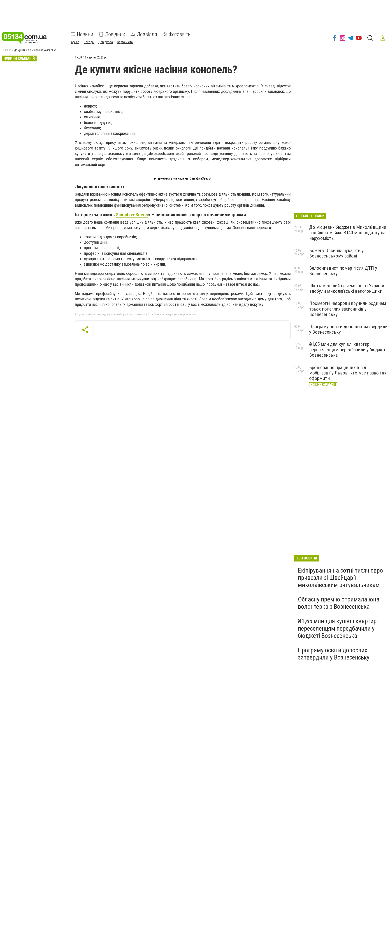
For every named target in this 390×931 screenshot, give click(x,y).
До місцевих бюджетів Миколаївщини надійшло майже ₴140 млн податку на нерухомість (347, 233)
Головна (6, 50)
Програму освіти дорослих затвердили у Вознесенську (333, 653)
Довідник (115, 34)
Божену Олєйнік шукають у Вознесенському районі (336, 253)
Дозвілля (147, 34)
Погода (89, 42)
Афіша (75, 42)
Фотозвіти (180, 34)
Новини (85, 34)
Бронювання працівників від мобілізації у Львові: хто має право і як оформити (348, 373)
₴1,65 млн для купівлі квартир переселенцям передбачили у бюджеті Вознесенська (348, 350)
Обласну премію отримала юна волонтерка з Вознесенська (338, 603)
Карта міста (125, 42)
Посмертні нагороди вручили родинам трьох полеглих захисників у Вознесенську (347, 309)
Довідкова (105, 42)
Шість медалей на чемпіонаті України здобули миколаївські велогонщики (346, 288)
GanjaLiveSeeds (132, 215)
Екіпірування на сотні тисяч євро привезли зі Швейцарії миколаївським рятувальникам (340, 578)
